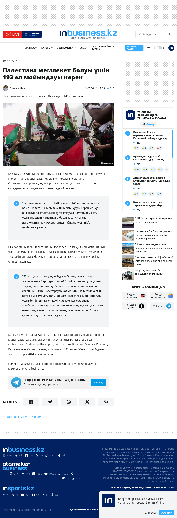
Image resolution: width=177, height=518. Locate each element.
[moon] (164, 47)
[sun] (154, 47)
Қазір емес (149, 512)
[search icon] (170, 34)
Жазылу (166, 512)
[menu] (4, 48)
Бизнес (30, 47)
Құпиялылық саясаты (86, 509)
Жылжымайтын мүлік (103, 48)
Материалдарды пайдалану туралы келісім (142, 487)
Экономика (65, 47)
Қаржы (46, 47)
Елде (83, 47)
